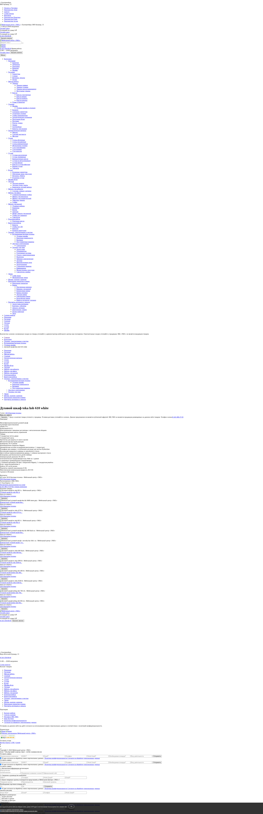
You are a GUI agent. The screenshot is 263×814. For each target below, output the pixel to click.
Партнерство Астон (11, 21)
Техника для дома (18, 247)
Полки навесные (18, 311)
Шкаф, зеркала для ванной (21, 213)
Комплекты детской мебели (22, 187)
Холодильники (21, 264)
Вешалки (15, 68)
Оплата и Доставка (10, 8)
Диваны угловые (22, 87)
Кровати (15, 110)
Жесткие (15, 136)
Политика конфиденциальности (15, 720)
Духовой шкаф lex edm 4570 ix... (11, 512)
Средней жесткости (19, 134)
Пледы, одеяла (17, 123)
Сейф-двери (16, 276)
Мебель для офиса (14, 193)
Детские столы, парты (20, 185)
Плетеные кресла (18, 221)
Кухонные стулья (18, 178)
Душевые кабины (18, 206)
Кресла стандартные (23, 95)
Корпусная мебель (14, 223)
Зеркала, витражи (18, 308)
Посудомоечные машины (25, 242)
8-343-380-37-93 (177, 417)
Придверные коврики (24, 287)
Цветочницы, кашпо (19, 310)
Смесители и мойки (23, 272)
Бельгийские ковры (23, 298)
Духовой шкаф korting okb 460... (11, 572)
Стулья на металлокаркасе (21, 161)
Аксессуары (20, 249)
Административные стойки (22, 195)
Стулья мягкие (17, 163)
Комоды (15, 225)
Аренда (6, 12)
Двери (10, 274)
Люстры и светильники (20, 244)
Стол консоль (17, 151)
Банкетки (15, 63)
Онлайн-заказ (5, 28)
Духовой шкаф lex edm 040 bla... (11, 552)
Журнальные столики (19, 145)
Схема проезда (5, 665)
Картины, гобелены (19, 306)
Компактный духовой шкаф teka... (12, 502)
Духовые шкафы (22, 236)
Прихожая (11, 61)
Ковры (14, 285)
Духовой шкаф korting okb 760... (11, 593)
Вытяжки (19, 240)
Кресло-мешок (21, 96)
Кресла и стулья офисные (21, 164)
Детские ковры (21, 294)
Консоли (15, 228)
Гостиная (11, 72)
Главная (7, 337)
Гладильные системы (23, 253)
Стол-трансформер (18, 147)
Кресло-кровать (21, 98)
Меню (3, 55)
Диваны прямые (22, 85)
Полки (14, 79)
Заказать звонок (6, 38)
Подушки (15, 121)
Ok (71, 806)
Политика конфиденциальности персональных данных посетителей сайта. (18, 811)
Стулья (10, 153)
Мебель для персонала (20, 196)
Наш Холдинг (9, 718)
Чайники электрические (24, 259)
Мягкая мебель (13, 81)
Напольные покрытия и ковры (19, 281)
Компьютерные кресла (20, 159)
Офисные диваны (18, 200)
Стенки (15, 76)
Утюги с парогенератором (25, 255)
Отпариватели (21, 251)
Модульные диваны (23, 91)
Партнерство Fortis (10, 19)
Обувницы (16, 64)
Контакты (7, 15)
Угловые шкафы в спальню (25, 108)
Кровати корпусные (19, 230)
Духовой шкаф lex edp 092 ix (10, 492)
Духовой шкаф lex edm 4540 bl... (11, 583)
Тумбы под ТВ (17, 227)
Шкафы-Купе (13, 179)
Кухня (10, 170)
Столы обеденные (18, 140)
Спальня (11, 104)
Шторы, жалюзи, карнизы (17, 279)
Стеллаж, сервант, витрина (21, 191)
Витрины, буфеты (18, 176)
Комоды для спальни (19, 129)
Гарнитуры (16, 74)
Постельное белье (18, 119)
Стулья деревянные (19, 157)
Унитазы (15, 212)
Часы (14, 313)
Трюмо (14, 125)
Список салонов (10, 715)
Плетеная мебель (14, 219)
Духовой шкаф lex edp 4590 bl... (11, 562)
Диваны (15, 83)
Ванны (14, 210)
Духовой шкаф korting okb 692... (11, 603)
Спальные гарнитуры (19, 112)
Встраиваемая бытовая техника (23, 234)
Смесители (16, 217)
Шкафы (15, 70)
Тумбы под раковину (19, 215)
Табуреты (15, 168)
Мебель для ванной (15, 204)
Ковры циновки (22, 293)
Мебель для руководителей (21, 198)
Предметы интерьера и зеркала (19, 302)
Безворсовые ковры (23, 291)
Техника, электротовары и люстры (20, 232)
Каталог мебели (9, 713)
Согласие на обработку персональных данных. (12, 809)
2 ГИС (12, 742)
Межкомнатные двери (20, 277)
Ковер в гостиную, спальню (26, 300)
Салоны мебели (9, 315)
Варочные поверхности (24, 238)
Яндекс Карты (5, 742)
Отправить (157, 756)
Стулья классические (19, 155)
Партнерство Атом (10, 10)
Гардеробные (17, 127)
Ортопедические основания (22, 117)
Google (17, 742)
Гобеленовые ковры (23, 296)
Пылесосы (20, 257)
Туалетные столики (19, 113)
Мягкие (15, 132)
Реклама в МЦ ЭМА (11, 717)
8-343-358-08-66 (5, 36)
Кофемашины (21, 268)
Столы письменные (19, 142)
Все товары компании (19, 487)
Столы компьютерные (20, 144)
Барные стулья (17, 166)
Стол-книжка (17, 149)
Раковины (15, 208)
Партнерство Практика (12, 17)
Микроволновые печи (24, 262)
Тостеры (19, 261)
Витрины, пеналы (18, 78)
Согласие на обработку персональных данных (20, 722)
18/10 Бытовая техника (13, 413)
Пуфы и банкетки (18, 102)
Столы (10, 138)
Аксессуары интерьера (20, 304)
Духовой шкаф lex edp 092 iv (10, 522)
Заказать (4, 417)
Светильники (21, 245)
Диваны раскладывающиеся (26, 89)
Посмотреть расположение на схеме (12, 485)
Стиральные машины (23, 266)
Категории (8, 59)
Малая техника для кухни (25, 270)
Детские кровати (18, 183)
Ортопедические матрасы (17, 130)
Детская (11, 181)
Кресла (14, 93)
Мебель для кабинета (15, 189)
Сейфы (14, 202)
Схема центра (9, 13)
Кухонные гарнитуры (19, 172)
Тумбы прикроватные (20, 115)
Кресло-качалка (21, 100)
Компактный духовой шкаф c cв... (12, 542)
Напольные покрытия (20, 283)
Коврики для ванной (23, 289)
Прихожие (16, 66)
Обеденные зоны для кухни (22, 174)
